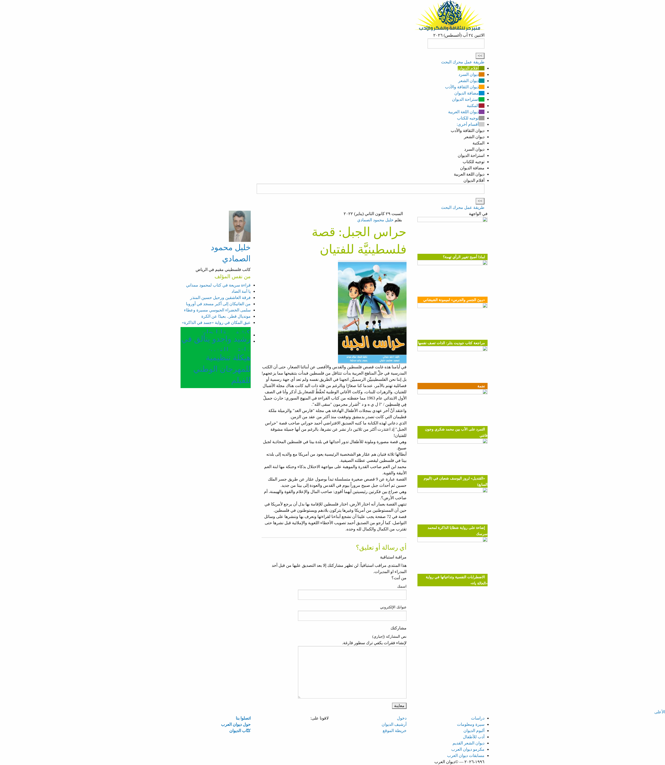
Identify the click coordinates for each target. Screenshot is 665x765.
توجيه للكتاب (468, 118)
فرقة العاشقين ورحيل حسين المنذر (220, 297)
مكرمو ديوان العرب (467, 749)
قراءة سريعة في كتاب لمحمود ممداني (218, 285)
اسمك (402, 586)
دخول (402, 718)
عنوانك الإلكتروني (393, 607)
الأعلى (659, 712)
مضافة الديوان (466, 93)
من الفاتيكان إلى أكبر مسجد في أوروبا (218, 304)
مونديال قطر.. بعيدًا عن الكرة (226, 316)
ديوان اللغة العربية (463, 112)
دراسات (477, 718)
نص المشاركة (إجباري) (389, 636)
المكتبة (473, 105)
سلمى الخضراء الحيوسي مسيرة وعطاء (217, 310)
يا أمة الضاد (241, 291)
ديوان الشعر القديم (468, 743)
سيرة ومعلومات (470, 724)
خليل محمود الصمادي (375, 220)
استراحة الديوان (465, 99)
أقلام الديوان (468, 68)
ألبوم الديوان (473, 730)
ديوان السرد (468, 74)
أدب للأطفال (473, 737)
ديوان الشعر (468, 80)
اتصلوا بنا (243, 718)
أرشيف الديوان (394, 724)
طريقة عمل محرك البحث (462, 62)
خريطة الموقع (395, 730)
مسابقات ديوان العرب (465, 755)
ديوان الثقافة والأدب (462, 87)
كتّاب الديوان (240, 730)
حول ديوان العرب (236, 724)
